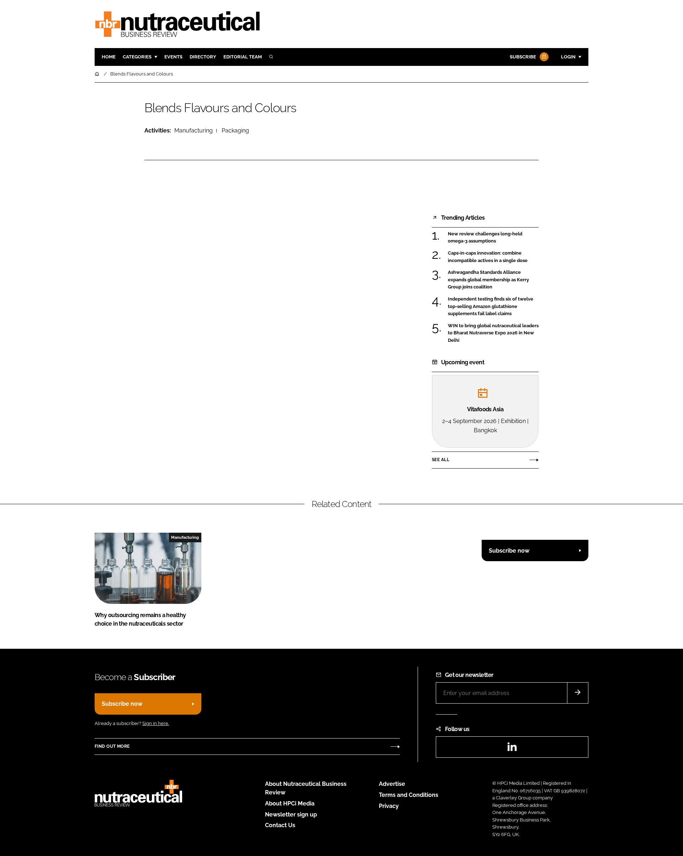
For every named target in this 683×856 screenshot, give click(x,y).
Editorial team (242, 56)
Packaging (235, 130)
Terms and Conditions (408, 795)
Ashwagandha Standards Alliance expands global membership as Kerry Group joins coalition (493, 280)
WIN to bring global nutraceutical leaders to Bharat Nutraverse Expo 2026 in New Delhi (493, 333)
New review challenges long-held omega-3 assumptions (493, 237)
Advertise (392, 784)
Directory (203, 56)
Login (568, 56)
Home (109, 56)
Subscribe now (509, 550)
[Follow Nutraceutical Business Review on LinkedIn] (512, 749)
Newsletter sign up (291, 814)
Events (173, 56)
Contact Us (280, 825)
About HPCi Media (289, 803)
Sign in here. (155, 723)
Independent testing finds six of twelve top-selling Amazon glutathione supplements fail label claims (493, 306)
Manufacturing (193, 130)
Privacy (389, 806)
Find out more (112, 746)
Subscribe (523, 56)
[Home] (97, 74)
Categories (137, 56)
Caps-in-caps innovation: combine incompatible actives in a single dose (493, 257)
